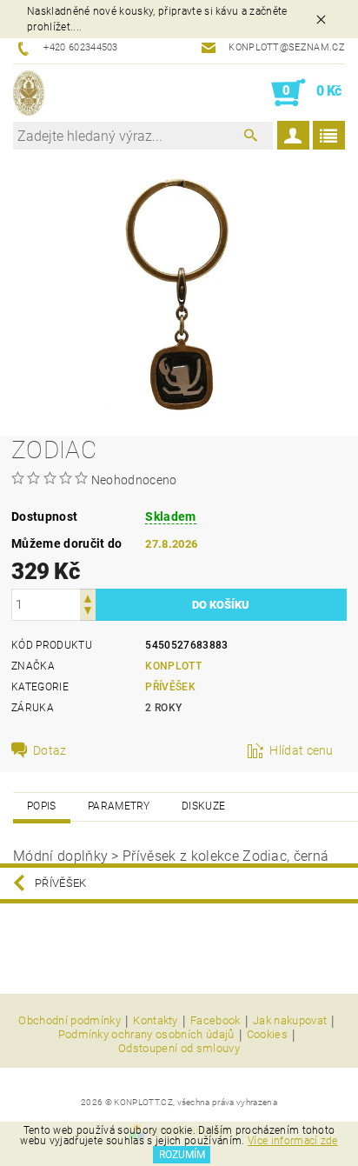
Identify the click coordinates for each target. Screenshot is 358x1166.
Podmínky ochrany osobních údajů (146, 1035)
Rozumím (182, 1155)
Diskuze (203, 806)
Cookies (267, 1035)
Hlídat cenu (301, 750)
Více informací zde (293, 1141)
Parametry (119, 806)
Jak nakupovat (290, 1021)
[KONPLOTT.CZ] (28, 93)
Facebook (215, 1021)
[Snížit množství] (88, 612)
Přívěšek (170, 687)
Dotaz (50, 750)
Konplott (173, 666)
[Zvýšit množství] (88, 597)
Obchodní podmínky (69, 1021)
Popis (41, 806)
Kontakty (155, 1021)
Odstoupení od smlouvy (179, 1048)
